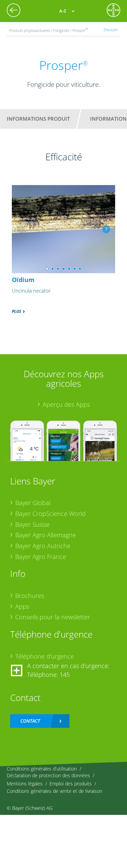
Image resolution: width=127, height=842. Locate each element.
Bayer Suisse (32, 524)
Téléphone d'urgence (44, 656)
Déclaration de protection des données (48, 775)
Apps (22, 606)
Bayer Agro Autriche (42, 546)
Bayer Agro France (40, 557)
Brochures (29, 596)
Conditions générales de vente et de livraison (54, 791)
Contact (30, 721)
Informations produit (38, 118)
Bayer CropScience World (50, 513)
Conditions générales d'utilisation (42, 768)
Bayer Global (32, 503)
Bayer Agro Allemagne (45, 535)
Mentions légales (25, 783)
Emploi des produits (70, 783)
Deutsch (111, 29)
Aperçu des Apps (66, 404)
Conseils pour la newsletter (52, 617)
